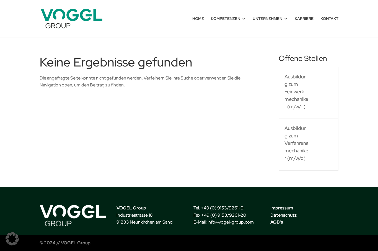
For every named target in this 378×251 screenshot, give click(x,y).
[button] (12, 239)
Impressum (281, 208)
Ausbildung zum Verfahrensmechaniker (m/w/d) (296, 143)
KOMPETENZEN (225, 19)
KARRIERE (304, 19)
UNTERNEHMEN (267, 19)
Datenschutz (283, 215)
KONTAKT (329, 19)
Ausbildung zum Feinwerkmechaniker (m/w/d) (296, 91)
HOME (198, 19)
